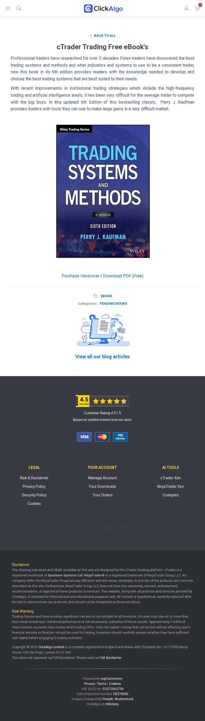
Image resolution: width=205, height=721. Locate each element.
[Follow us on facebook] (95, 527)
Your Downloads (102, 486)
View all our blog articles (102, 356)
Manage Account (102, 478)
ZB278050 (120, 694)
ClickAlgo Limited (51, 647)
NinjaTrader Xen (170, 486)
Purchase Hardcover (81, 275)
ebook (106, 296)
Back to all (105, 35)
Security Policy (34, 495)
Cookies (34, 503)
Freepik (107, 699)
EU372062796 (113, 689)
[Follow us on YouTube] (109, 527)
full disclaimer (110, 658)
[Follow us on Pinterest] (124, 527)
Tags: (96, 296)
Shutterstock (124, 699)
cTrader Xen (170, 478)
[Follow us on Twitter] (81, 527)
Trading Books (113, 303)
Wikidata (112, 704)
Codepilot (171, 495)
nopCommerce (111, 679)
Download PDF (117, 275)
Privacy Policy (34, 486)
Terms (102, 684)
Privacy (89, 684)
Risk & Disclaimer (34, 478)
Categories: (88, 303)
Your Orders (102, 495)
